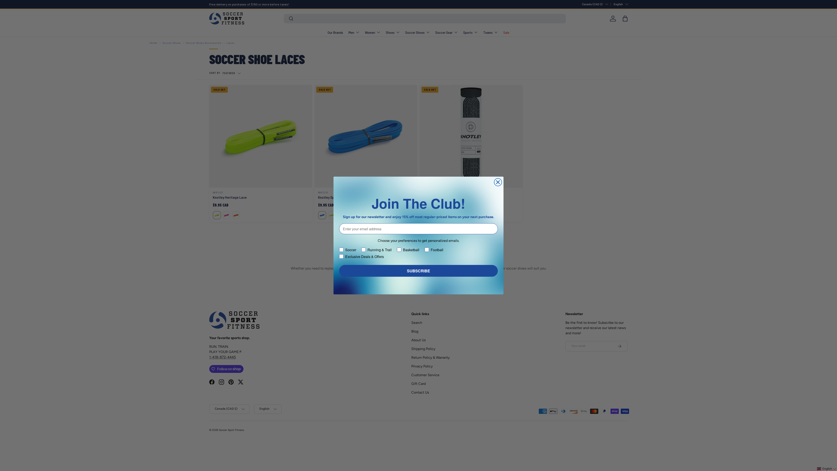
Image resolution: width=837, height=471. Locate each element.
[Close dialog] (498, 182)
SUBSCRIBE (418, 271)
